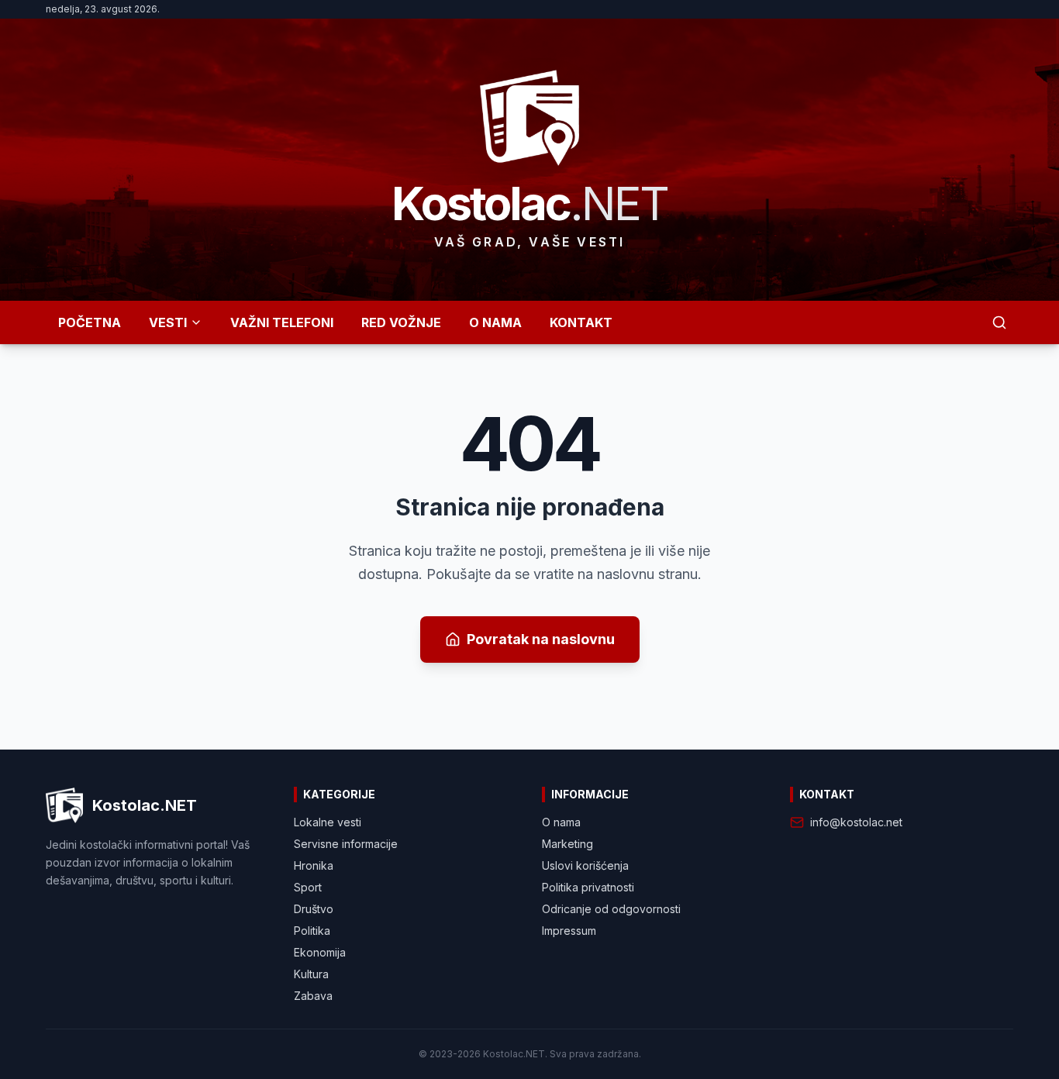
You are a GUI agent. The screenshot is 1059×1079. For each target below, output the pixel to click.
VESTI (168, 322)
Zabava (313, 995)
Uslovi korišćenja (585, 865)
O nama (561, 822)
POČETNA (89, 322)
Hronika (313, 865)
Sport (308, 887)
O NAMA (495, 322)
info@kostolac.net (856, 822)
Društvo (313, 908)
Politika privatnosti (588, 887)
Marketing (567, 843)
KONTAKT (581, 322)
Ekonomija (320, 952)
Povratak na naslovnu (541, 639)
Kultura (311, 974)
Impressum (569, 930)
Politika (312, 930)
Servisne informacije (346, 843)
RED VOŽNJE (401, 322)
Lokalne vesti (327, 822)
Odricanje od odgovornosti (611, 908)
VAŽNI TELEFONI (281, 322)
